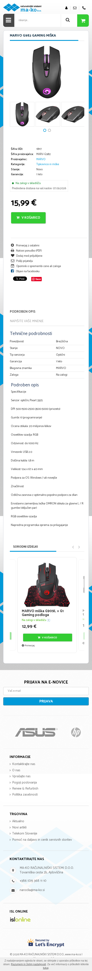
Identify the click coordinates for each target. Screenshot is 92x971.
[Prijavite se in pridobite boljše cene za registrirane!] (66, 8)
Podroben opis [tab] (23, 311)
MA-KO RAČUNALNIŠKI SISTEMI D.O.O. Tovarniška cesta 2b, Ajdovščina (47, 870)
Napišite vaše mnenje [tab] (26, 321)
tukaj (46, 967)
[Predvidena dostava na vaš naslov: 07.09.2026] (48, 620)
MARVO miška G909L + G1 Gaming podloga (43, 613)
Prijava (46, 701)
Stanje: (15, 170)
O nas (16, 770)
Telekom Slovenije (24, 833)
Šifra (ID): (17, 149)
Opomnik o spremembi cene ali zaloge (38, 266)
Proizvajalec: (19, 160)
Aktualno (18, 821)
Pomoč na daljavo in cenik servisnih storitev (42, 839)
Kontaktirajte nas (23, 764)
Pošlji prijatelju (24, 261)
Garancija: (17, 175)
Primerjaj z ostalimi (27, 245)
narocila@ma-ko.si (32, 890)
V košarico (30, 217)
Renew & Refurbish (25, 788)
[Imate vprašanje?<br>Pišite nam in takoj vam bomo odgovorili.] (74, 8)
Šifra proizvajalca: (22, 154)
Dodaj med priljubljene (29, 256)
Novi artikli (19, 827)
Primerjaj (29, 645)
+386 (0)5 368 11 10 (33, 880)
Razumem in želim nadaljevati (28, 964)
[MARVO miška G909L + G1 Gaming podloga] (47, 584)
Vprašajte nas (21, 776)
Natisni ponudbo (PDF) (28, 251)
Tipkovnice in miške (47, 164)
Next (15, 88)
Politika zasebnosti (25, 794)
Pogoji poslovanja (24, 782)
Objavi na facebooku (27, 271)
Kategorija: (18, 165)
